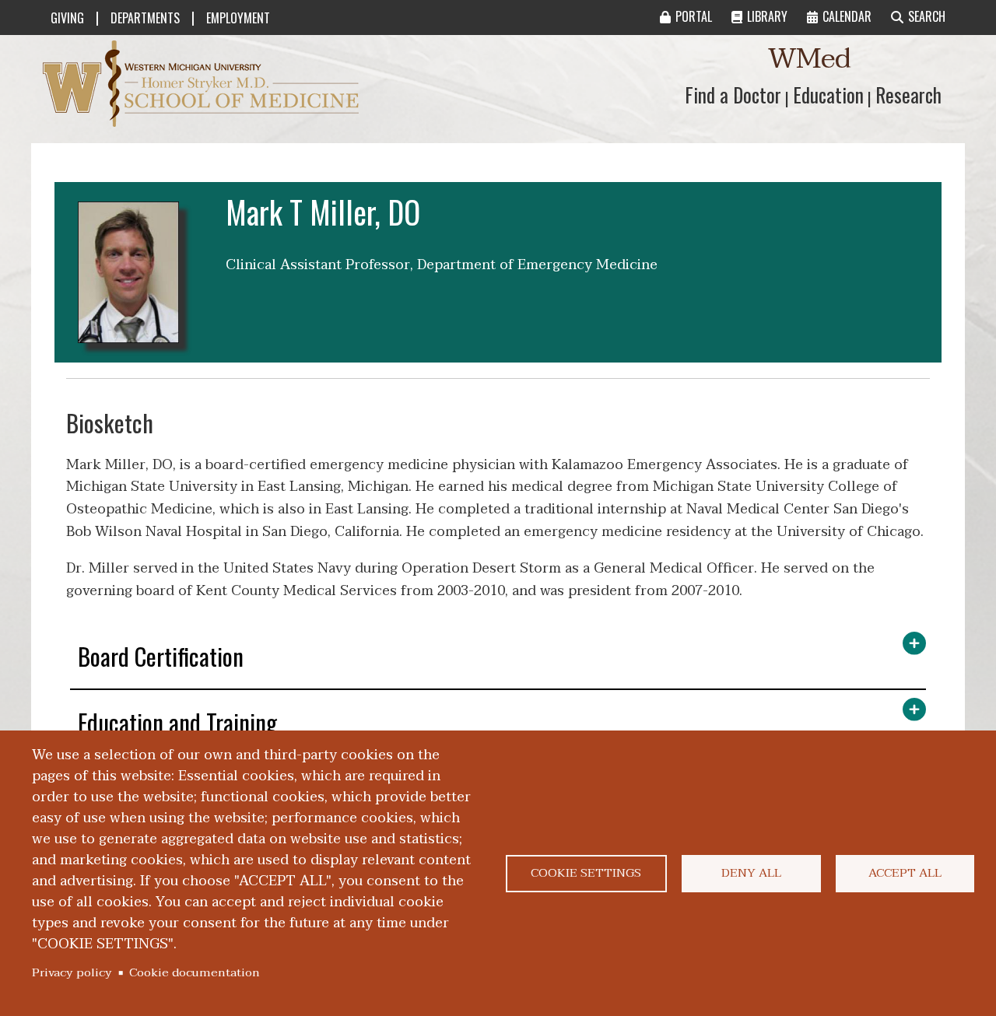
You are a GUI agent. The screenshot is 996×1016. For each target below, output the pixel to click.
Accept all (905, 873)
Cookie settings (586, 873)
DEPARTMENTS (145, 18)
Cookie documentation (194, 972)
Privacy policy (72, 972)
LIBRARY (767, 16)
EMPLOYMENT (238, 18)
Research (908, 94)
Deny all (751, 873)
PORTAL (693, 16)
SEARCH (926, 16)
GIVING (67, 18)
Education (828, 94)
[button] (498, 660)
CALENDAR (847, 16)
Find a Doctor (733, 94)
